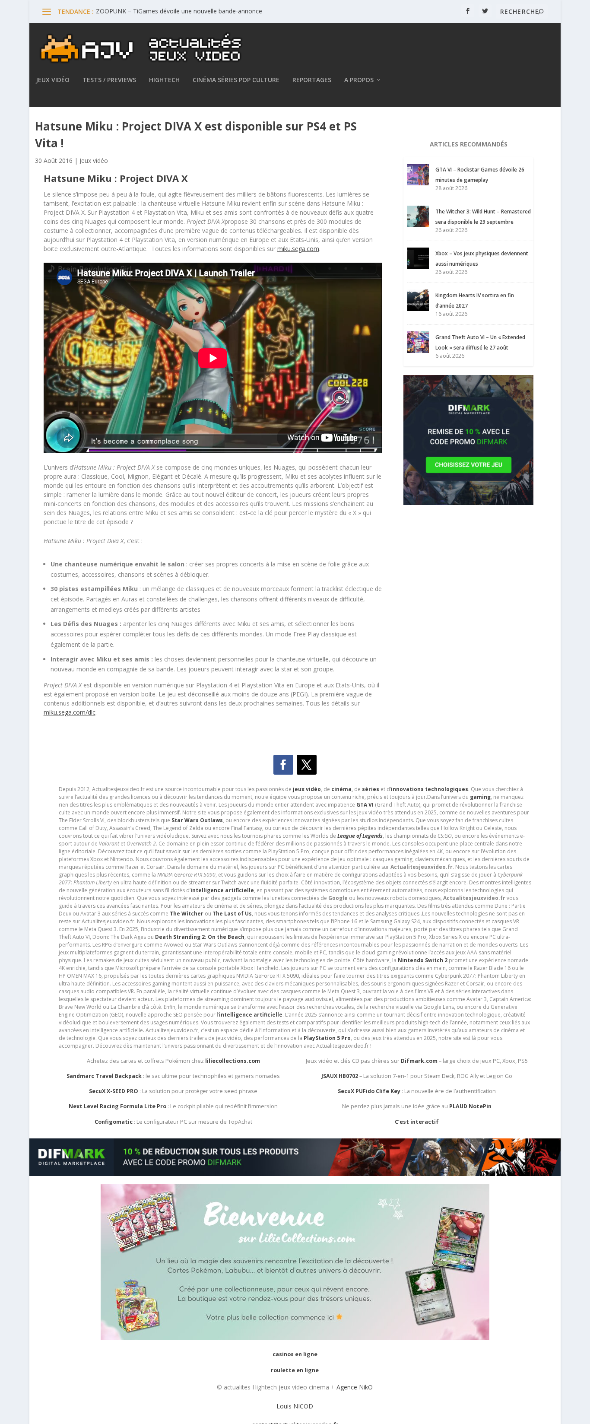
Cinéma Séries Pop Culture (236, 80)
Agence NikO (354, 1387)
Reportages (311, 80)
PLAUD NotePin (470, 1106)
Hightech (164, 80)
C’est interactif (417, 1121)
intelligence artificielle (250, 1014)
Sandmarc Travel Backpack (104, 1076)
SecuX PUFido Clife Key (369, 1091)
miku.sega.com (298, 249)
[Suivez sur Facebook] (283, 765)
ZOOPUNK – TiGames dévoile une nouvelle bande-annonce (179, 11)
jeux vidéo (307, 789)
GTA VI (365, 804)
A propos (359, 80)
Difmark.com (419, 1061)
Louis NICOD (294, 1406)
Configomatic (114, 1121)
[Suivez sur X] (307, 765)
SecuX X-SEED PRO (113, 1091)
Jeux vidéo (53, 80)
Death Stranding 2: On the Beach (199, 937)
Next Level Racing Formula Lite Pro (117, 1106)
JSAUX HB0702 (339, 1076)
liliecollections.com (232, 1061)
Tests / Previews (109, 80)
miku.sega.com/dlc (69, 712)
